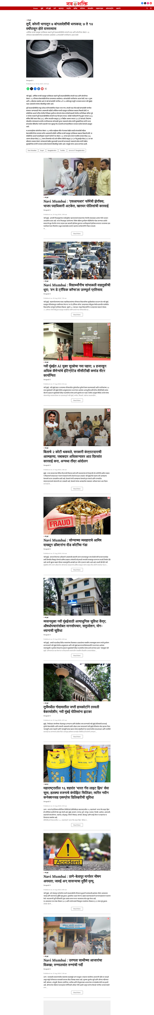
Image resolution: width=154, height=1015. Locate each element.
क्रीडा (75, 8)
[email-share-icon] (42, 90)
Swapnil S (29, 80)
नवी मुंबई (48, 8)
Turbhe (62, 150)
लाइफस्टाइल (99, 8)
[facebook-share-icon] (35, 90)
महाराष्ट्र (61, 8)
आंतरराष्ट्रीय (109, 8)
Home (35, 8)
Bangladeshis (52, 150)
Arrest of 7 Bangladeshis (76, 150)
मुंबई (42, 8)
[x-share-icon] (31, 90)
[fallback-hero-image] (77, 177)
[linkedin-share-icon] (38, 90)
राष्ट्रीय (68, 8)
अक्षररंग (118, 8)
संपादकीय (90, 8)
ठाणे (55, 8)
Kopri (42, 150)
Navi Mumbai (32, 150)
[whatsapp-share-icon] (28, 90)
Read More (77, 233)
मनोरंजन (82, 8)
